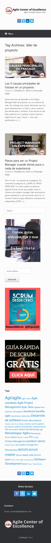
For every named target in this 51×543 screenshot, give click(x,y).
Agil (8, 397)
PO (30, 437)
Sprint (25, 463)
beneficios (29, 411)
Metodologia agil (36, 429)
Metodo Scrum (17, 437)
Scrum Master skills (24, 454)
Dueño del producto (31, 420)
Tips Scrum (37, 463)
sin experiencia (29, 460)
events (34, 423)
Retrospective (11, 449)
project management (28, 444)
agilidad (37, 407)
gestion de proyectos (23, 426)
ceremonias (15, 416)
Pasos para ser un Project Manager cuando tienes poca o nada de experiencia (24, 164)
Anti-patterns (18, 411)
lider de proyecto (12, 429)
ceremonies (25, 416)
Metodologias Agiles (17, 433)
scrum (23, 449)
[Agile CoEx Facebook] (19, 21)
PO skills (35, 437)
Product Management (15, 441)
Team (30, 464)
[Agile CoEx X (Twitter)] (23, 21)
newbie (26, 437)
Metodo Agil (24, 429)
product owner (36, 441)
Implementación (39, 426)
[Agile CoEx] (25, 10)
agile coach (26, 398)
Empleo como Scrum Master (14, 424)
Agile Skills (28, 407)
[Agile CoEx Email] (32, 21)
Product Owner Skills (12, 445)
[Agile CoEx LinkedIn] (27, 21)
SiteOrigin (23, 537)
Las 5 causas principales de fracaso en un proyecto (22, 85)
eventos (28, 423)
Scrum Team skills (17, 460)
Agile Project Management (19, 405)
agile (16, 397)
